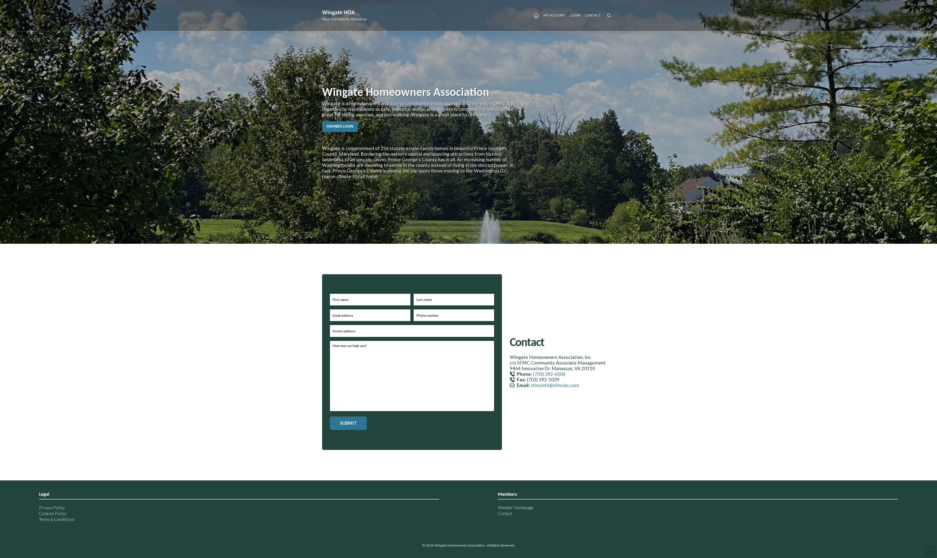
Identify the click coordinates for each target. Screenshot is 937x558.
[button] (609, 15)
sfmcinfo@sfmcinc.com (555, 385)
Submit (348, 423)
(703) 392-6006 (549, 374)
